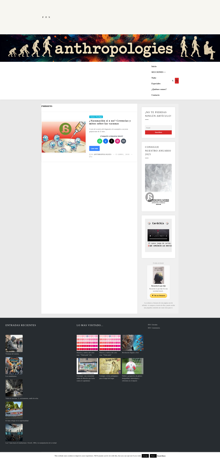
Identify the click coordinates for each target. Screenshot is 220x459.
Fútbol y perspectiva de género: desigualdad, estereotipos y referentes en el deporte (132, 378)
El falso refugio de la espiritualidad (17, 421)
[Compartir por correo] (123, 141)
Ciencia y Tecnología (96, 117)
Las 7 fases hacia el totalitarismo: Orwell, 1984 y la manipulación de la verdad (31, 443)
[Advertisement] (115, 17)
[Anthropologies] (110, 48)
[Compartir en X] (111, 141)
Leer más (95, 149)
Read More (161, 456)
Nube (153, 78)
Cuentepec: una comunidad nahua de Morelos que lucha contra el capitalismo (86, 378)
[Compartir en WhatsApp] (99, 141)
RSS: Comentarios (154, 328)
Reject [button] (153, 456)
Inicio (154, 66)
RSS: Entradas (152, 325)
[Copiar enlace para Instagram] (117, 141)
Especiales (156, 83)
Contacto (155, 95)
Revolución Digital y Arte (130, 352)
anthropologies (102, 154)
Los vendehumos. (11, 376)
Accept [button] (145, 456)
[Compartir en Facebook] (105, 141)
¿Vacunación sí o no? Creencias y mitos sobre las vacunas (110, 122)
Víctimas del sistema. (12, 354)
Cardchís (158, 223)
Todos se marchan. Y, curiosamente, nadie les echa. (22, 398)
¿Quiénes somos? (159, 89)
